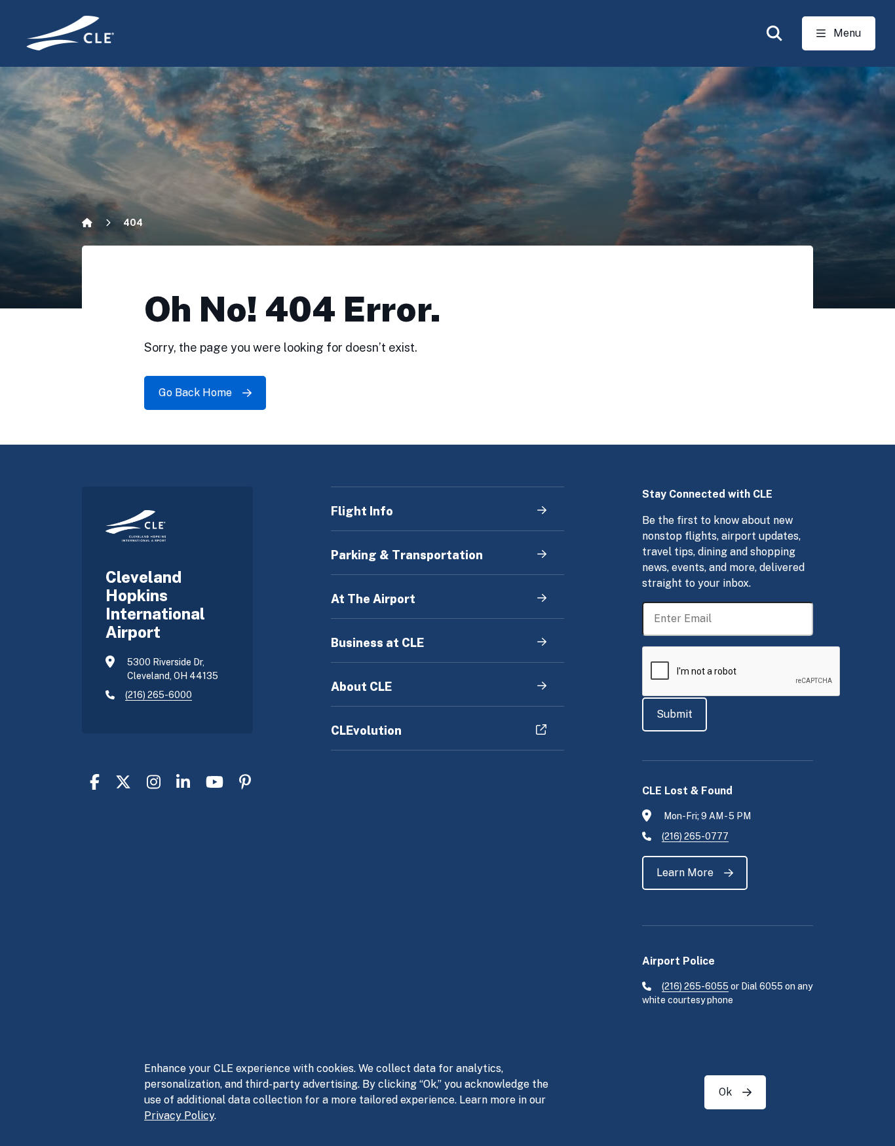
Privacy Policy (179, 1115)
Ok (725, 1092)
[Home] (61, 33)
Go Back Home (195, 392)
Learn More (685, 872)
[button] (774, 33)
